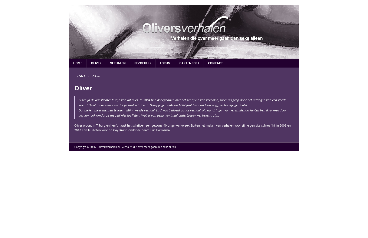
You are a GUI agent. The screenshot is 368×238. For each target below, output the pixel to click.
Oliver (96, 63)
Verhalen (118, 63)
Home (77, 63)
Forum (165, 63)
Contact (215, 63)
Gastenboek (189, 63)
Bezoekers (142, 63)
